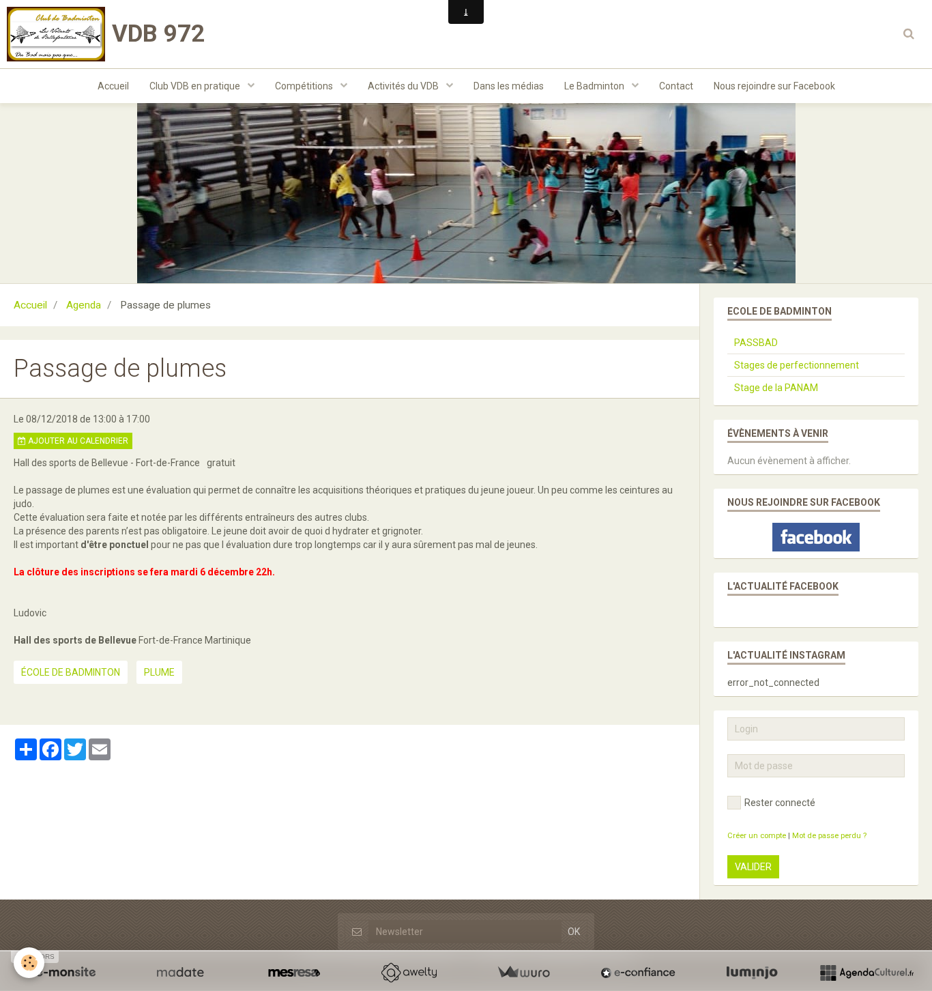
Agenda (83, 305)
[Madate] (180, 972)
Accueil (113, 86)
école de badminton (70, 672)
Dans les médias (509, 86)
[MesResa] (294, 972)
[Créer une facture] (523, 972)
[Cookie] (29, 962)
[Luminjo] (752, 972)
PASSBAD (756, 342)
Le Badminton (595, 86)
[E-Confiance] (638, 972)
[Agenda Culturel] (866, 972)
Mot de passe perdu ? (829, 835)
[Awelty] (409, 972)
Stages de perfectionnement (796, 365)
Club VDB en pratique (195, 86)
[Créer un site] (65, 972)
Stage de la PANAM (776, 387)
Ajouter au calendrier (77, 441)
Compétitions (305, 86)
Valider (753, 866)
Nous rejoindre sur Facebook (774, 86)
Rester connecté (779, 802)
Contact (676, 86)
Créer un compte (756, 835)
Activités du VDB (404, 86)
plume (159, 672)
